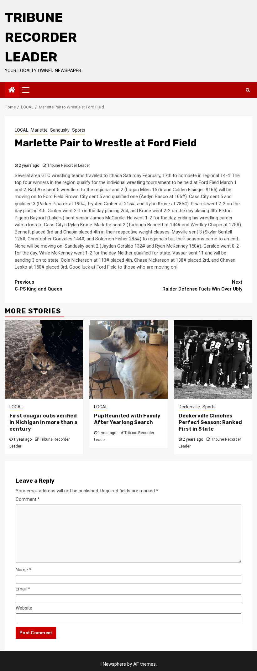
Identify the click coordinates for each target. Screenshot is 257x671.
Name (23, 570)
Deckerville (189, 406)
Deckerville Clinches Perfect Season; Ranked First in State (210, 422)
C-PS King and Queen (38, 285)
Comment (28, 499)
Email (23, 589)
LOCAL (21, 130)
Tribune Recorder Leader (41, 37)
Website (24, 608)
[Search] (248, 90)
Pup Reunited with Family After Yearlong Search (127, 419)
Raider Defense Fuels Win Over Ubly (202, 285)
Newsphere (114, 664)
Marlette (39, 130)
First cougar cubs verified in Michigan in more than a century (43, 422)
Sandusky (60, 130)
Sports (78, 130)
